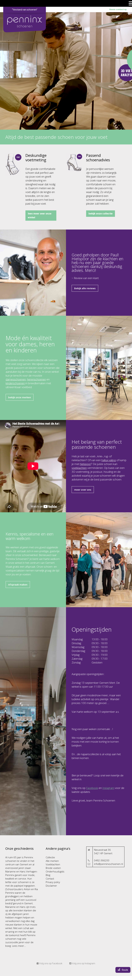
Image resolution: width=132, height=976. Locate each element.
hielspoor (85, 464)
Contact (50, 878)
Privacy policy (53, 882)
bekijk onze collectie (101, 213)
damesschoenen (16, 379)
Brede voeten (53, 868)
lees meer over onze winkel (39, 215)
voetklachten (79, 468)
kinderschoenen (15, 383)
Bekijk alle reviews (85, 288)
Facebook (92, 788)
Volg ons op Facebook (50, 963)
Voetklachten (53, 864)
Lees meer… (18, 945)
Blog (48, 875)
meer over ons (82, 489)
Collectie (50, 857)
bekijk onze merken (19, 397)
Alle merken (52, 860)
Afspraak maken (17, 584)
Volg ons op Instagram (83, 963)
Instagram (108, 788)
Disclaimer (51, 885)
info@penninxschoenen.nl (108, 864)
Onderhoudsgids (55, 871)
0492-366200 (101, 860)
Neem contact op (118, 9)
